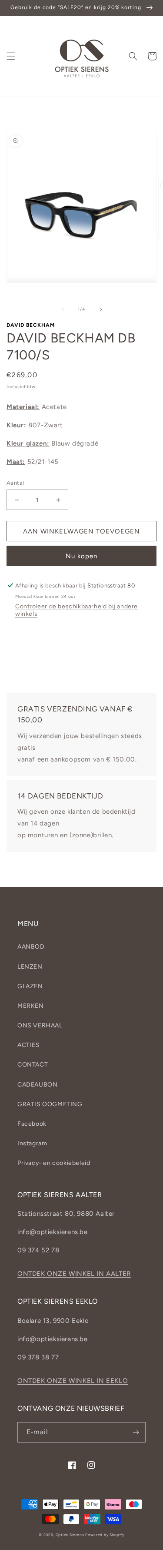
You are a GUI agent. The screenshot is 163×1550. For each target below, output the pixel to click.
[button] (10, 56)
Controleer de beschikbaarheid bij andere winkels (76, 610)
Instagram (32, 1143)
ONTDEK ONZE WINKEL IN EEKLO (72, 1381)
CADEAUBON (37, 1084)
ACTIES (28, 1045)
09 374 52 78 (38, 1250)
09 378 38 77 (38, 1357)
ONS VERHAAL (40, 1025)
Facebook (32, 1123)
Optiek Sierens (70, 1535)
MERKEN (30, 1006)
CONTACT (32, 1064)
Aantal (15, 483)
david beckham (31, 325)
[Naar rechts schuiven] (100, 309)
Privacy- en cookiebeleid (53, 1163)
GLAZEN (30, 986)
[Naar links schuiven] (62, 309)
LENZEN (30, 966)
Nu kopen (81, 556)
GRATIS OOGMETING (50, 1104)
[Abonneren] (135, 1432)
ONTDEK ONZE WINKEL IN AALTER (74, 1274)
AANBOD (31, 946)
